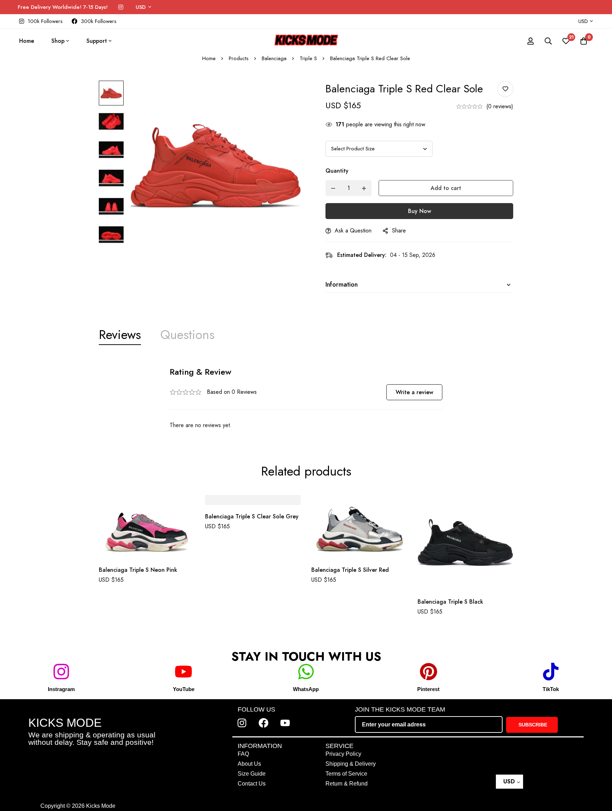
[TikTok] (551, 671)
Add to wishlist (505, 89)
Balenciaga (274, 58)
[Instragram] (61, 671)
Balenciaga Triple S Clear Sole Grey (252, 517)
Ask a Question (353, 230)
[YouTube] (183, 671)
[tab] (120, 334)
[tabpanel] (306, 398)
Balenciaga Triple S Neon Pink (138, 570)
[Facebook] (263, 723)
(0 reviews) (499, 106)
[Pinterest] (428, 671)
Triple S (308, 58)
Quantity (336, 171)
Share (399, 230)
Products (239, 58)
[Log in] (530, 41)
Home (209, 58)
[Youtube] (285, 723)
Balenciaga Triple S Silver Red (350, 570)
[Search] (548, 41)
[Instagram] (120, 7)
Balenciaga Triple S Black (450, 602)
